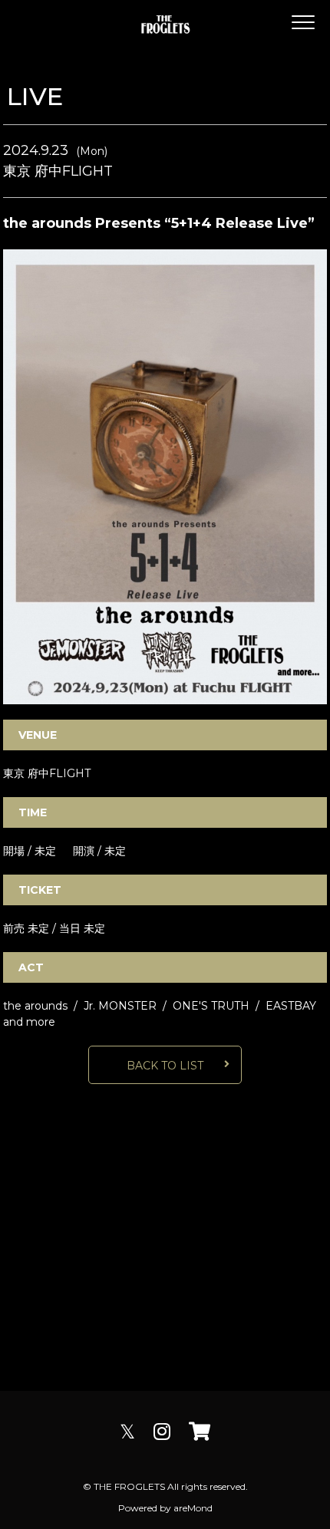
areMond (193, 1508)
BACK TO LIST (165, 1066)
